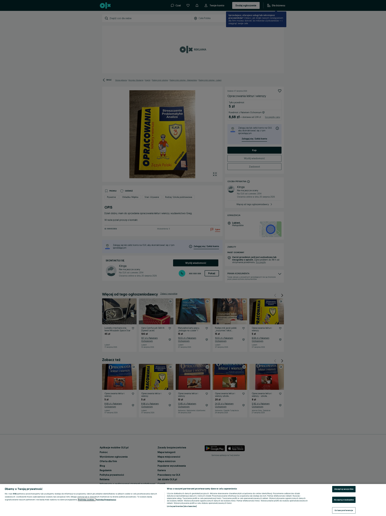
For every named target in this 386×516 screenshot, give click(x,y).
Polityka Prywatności (106, 499)
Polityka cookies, (86, 499)
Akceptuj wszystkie (343, 489)
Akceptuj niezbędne (344, 499)
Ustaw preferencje (344, 510)
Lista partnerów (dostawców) (182, 506)
